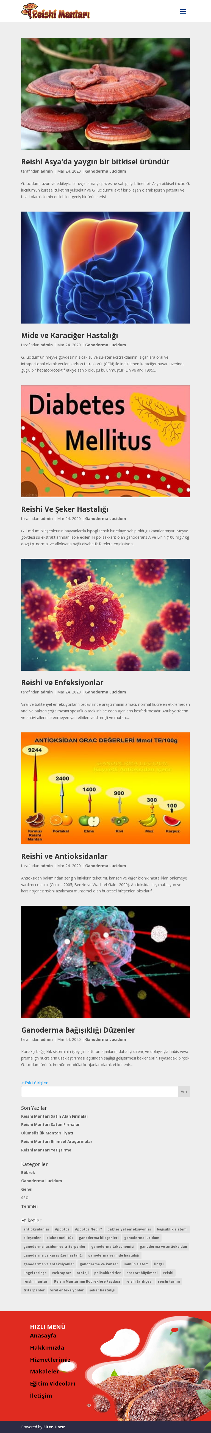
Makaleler (44, 1371)
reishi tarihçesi (139, 1281)
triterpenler (34, 1290)
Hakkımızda (47, 1347)
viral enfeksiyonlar (67, 1290)
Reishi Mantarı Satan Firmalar (50, 1124)
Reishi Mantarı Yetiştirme (46, 1150)
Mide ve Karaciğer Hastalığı (69, 335)
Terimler (29, 1206)
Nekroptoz (61, 1273)
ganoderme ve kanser (99, 1264)
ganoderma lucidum (141, 1237)
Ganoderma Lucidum (105, 171)
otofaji (83, 1273)
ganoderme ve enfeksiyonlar (48, 1264)
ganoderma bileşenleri (99, 1237)
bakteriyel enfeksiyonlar (129, 1229)
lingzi (159, 1264)
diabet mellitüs (59, 1237)
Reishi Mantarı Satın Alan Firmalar (54, 1116)
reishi (168, 1273)
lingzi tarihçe (35, 1273)
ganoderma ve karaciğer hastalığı (53, 1255)
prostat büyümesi (142, 1273)
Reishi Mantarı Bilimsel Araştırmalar (56, 1141)
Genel (26, 1189)
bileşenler (32, 1237)
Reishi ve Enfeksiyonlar (62, 682)
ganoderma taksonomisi (112, 1246)
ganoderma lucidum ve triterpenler (54, 1246)
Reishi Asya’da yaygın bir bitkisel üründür (95, 162)
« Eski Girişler (34, 1082)
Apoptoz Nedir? (88, 1229)
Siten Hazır (54, 1426)
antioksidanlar (36, 1229)
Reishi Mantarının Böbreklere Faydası (87, 1281)
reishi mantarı (36, 1281)
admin (46, 171)
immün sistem (136, 1264)
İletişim (41, 1395)
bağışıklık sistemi (172, 1229)
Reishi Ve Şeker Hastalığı (65, 509)
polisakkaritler (107, 1273)
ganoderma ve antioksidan (163, 1246)
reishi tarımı (169, 1281)
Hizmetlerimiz (50, 1359)
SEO (25, 1197)
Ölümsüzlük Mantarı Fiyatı (47, 1133)
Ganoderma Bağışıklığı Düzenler (78, 1030)
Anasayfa (43, 1335)
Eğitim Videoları (53, 1383)
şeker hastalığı (102, 1290)
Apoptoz (62, 1229)
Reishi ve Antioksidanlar (64, 856)
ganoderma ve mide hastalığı (113, 1255)
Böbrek (28, 1172)
